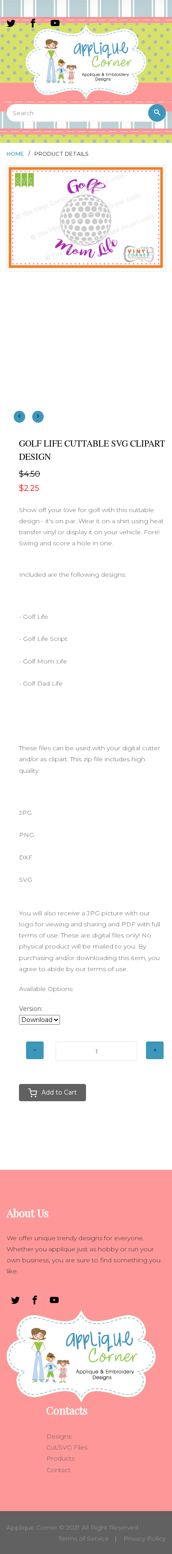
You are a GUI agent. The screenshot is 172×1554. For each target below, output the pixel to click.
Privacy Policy (144, 1538)
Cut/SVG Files (66, 1447)
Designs (58, 1436)
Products (60, 1458)
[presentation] (19, 417)
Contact (58, 1470)
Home (15, 153)
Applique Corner (32, 1527)
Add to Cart (59, 1092)
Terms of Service (84, 1538)
